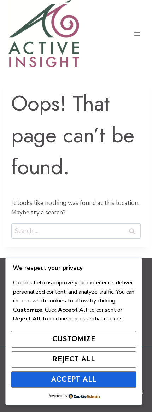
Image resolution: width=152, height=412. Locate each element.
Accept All (74, 379)
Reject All (74, 359)
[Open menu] (137, 33)
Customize (73, 339)
